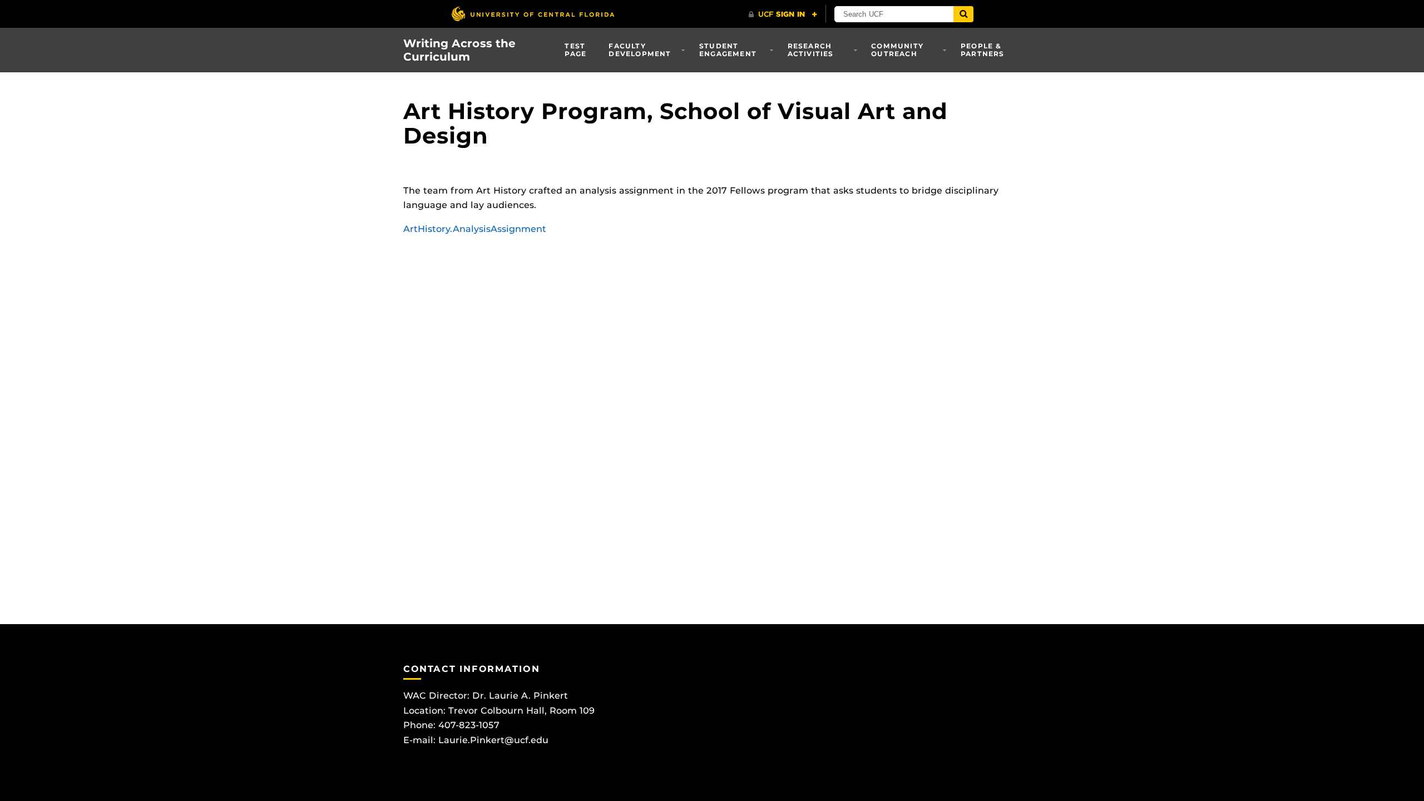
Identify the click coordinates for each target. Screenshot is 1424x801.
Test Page (575, 50)
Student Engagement (727, 50)
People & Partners (983, 50)
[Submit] (963, 14)
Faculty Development (640, 50)
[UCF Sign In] (783, 14)
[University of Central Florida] (533, 13)
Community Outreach (897, 50)
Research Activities (811, 50)
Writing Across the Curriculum (459, 50)
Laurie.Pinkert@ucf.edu (493, 740)
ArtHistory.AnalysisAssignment (474, 229)
